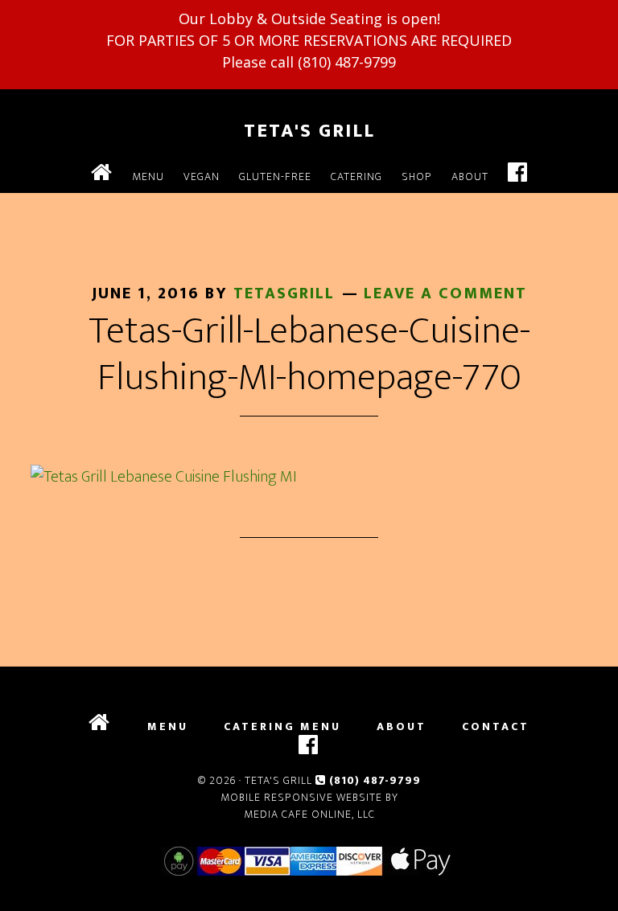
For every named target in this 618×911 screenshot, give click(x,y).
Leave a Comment (445, 293)
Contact (495, 726)
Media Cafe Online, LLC (309, 814)
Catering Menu (282, 726)
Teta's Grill (309, 131)
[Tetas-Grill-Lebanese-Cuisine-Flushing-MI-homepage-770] (164, 476)
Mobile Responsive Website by (309, 797)
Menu (167, 726)
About (401, 726)
